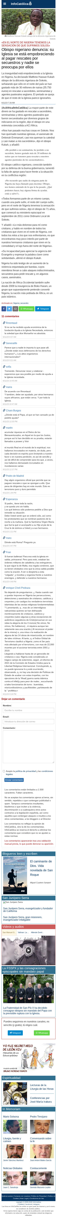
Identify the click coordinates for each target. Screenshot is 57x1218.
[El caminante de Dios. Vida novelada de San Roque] (15, 875)
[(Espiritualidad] (15, 1092)
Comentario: (9, 728)
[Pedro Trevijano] (42, 1126)
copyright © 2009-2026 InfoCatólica (28, 1202)
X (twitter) (21, 1204)
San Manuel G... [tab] (9, 932)
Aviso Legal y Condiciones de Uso (32, 1198)
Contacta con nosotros (22, 1196)
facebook (29, 1204)
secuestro (24, 303)
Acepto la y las (29, 772)
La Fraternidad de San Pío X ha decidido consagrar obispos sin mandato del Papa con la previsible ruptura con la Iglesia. (27, 1011)
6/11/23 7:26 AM (8, 103)
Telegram (44, 308)
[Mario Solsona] (15, 1126)
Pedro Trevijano (38, 1116)
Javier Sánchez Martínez (13, 1160)
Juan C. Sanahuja (10, 1187)
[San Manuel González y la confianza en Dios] (28, 950)
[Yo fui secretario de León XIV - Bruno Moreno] (28, 1058)
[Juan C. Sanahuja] (15, 1178)
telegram (36, 1204)
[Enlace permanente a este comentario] (4, 323)
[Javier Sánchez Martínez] (15, 1151)
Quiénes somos (7, 1196)
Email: (6, 716)
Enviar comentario (14, 780)
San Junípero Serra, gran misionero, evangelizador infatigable (22, 918)
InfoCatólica (19, 4)
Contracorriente (38, 1168)
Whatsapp (27, 308)
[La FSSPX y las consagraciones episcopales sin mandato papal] (28, 988)
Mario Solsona (11, 1116)
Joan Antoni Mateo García (40, 1160)
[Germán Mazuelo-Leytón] (42, 1178)
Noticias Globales (12, 1168)
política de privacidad (26, 771)
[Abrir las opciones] (5, 4)
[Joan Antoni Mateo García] (42, 1151)
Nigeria (16, 303)
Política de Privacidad (39, 1196)
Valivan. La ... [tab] (23, 932)
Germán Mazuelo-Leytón (40, 1187)
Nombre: (7, 705)
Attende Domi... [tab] (37, 932)
